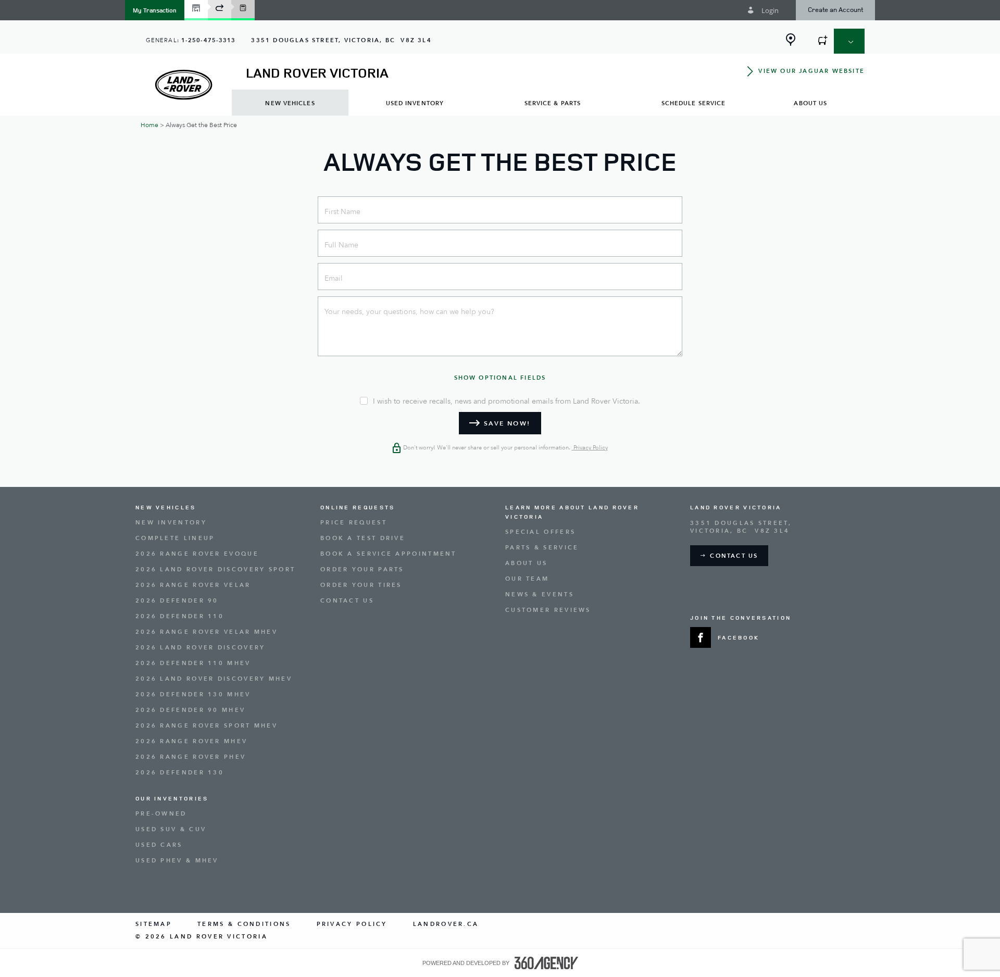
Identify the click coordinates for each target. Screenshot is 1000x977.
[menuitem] (290, 103)
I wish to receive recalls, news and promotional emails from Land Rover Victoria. (506, 401)
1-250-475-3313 (208, 40)
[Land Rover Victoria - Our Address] (791, 40)
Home (149, 125)
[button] (154, 10)
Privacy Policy (590, 448)
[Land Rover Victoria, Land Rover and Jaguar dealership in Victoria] (183, 85)
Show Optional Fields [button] (500, 378)
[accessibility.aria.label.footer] (546, 963)
